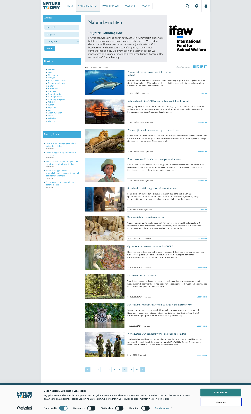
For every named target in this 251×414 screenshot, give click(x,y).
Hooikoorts (53, 88)
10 (130, 369)
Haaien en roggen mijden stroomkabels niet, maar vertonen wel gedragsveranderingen (62, 173)
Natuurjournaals (55, 96)
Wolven (51, 121)
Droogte (51, 77)
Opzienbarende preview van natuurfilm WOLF (150, 246)
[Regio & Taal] (196, 6)
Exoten (51, 86)
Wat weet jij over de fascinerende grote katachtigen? (153, 130)
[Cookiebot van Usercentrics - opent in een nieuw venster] (24, 408)
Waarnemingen (110, 5)
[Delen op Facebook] (194, 66)
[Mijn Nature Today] (205, 6)
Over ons (130, 5)
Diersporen (53, 75)
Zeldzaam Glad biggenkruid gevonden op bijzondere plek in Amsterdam (62, 162)
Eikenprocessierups (56, 83)
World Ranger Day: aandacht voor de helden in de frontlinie (156, 333)
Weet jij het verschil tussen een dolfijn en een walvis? (149, 73)
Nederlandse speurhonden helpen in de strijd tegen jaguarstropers (159, 304)
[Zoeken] (187, 6)
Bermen (51, 69)
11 (137, 369)
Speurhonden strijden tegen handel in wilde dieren (151, 188)
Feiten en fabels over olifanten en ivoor (146, 217)
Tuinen (51, 104)
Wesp (50, 115)
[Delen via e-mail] (205, 66)
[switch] (91, 408)
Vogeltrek (52, 107)
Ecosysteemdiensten (57, 80)
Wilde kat (52, 118)
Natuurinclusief (54, 94)
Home (70, 5)
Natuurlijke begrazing (57, 99)
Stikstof (51, 102)
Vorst (50, 110)
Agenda (146, 5)
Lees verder (202, 93)
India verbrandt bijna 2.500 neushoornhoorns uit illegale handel (158, 101)
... (103, 369)
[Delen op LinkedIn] (201, 66)
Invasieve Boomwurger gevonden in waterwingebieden (61, 144)
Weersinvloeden (55, 112)
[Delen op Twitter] (198, 66)
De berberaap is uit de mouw (141, 275)
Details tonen (161, 408)
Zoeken (49, 48)
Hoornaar (52, 91)
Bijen (50, 72)
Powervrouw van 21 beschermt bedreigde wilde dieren (154, 159)
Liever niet (221, 402)
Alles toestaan (221, 392)
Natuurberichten (87, 5)
